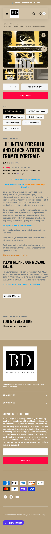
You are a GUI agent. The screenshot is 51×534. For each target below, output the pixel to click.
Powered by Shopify (37, 514)
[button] (7, 14)
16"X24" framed (33, 123)
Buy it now (25, 95)
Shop (12, 24)
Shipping (6, 167)
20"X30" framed (13, 129)
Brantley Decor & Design (18, 514)
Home (5, 24)
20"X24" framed (13, 123)
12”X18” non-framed (14, 112)
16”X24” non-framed (37, 112)
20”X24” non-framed (14, 117)
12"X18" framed (36, 117)
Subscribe (25, 460)
